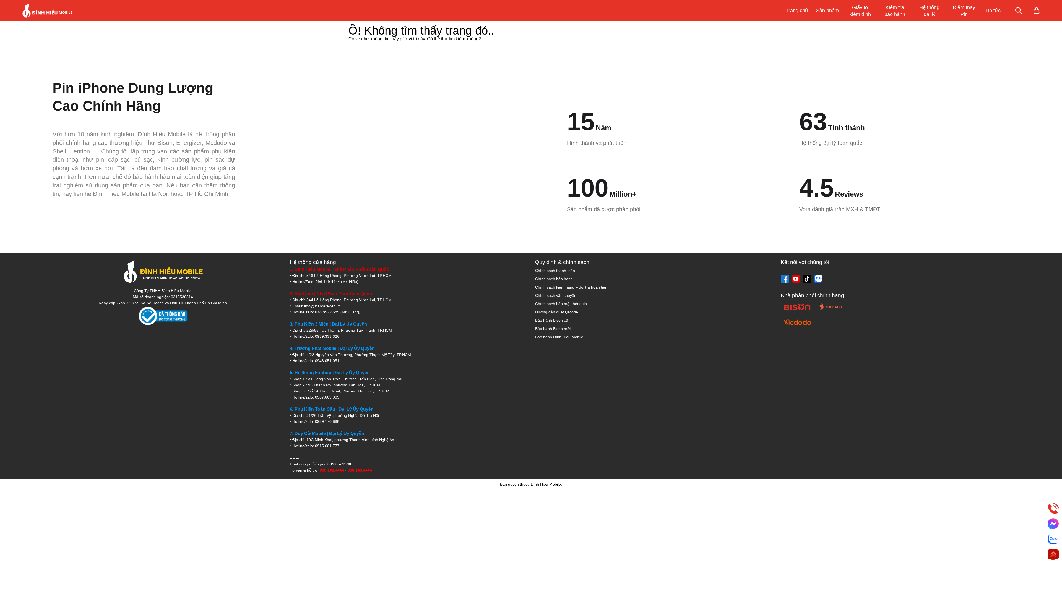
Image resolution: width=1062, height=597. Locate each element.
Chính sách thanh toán (555, 270)
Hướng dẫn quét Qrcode (556, 312)
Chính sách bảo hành (554, 279)
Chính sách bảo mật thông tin (561, 304)
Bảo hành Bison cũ (551, 320)
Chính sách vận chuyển (555, 295)
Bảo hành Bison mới (553, 328)
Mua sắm (1036, 10)
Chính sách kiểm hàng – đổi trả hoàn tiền (571, 287)
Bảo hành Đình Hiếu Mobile (559, 337)
